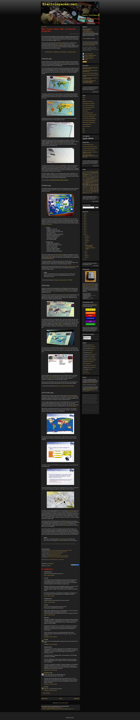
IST (96, 179)
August (86, 242)
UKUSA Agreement (48, 224)
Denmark (84, 176)
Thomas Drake (58, 165)
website (68, 347)
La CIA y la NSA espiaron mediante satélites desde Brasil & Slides (61, 550)
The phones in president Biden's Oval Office (51, 707)
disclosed (51, 376)
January (86, 257)
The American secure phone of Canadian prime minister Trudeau (90, 78)
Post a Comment (46, 693)
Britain (89, 173)
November (87, 237)
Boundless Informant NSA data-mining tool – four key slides (54, 559)
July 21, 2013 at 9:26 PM (49, 575)
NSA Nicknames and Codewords (88, 103)
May (86, 252)
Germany (86, 44)
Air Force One (85, 171)
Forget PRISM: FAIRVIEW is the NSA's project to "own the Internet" (57, 555)
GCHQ (92, 177)
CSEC (91, 175)
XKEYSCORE (70, 395)
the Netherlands (92, 44)
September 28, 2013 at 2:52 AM (50, 670)
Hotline (87, 179)
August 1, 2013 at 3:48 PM (49, 602)
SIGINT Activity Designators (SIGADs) (90, 114)
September (87, 240)
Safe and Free (93, 367)
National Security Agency (89, 42)
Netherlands (88, 181)
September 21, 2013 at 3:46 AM (50, 644)
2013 (85, 234)
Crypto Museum (92, 346)
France (87, 177)
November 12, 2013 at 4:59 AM (50, 684)
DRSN (89, 176)
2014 (85, 232)
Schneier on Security (89, 350)
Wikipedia (60, 323)
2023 (85, 218)
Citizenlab (90, 369)
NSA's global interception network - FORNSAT (62, 280)
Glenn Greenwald (59, 44)
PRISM (48, 565)
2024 (85, 216)
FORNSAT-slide (56, 52)
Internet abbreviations (86, 126)
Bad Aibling (48, 256)
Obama (84, 185)
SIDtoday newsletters (92, 359)
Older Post (76, 698)
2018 (85, 226)
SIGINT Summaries (90, 361)
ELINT (96, 176)
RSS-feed (86, 59)
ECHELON (60, 254)
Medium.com (92, 344)
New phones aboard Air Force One (89, 150)
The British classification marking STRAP (90, 148)
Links (84, 128)
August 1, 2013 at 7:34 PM (49, 614)
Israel (93, 179)
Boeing (89, 172)
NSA (46, 565)
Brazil (85, 173)
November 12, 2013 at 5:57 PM (50, 690)
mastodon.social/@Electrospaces (90, 55)
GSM (83, 179)
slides (58, 142)
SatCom (92, 186)
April (86, 254)
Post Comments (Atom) (63, 702)
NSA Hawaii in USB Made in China (54, 554)
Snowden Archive (88, 363)
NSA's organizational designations (89, 107)
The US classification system (88, 112)
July (86, 243)
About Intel (93, 348)
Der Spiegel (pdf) (72, 510)
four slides (65, 291)
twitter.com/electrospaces (88, 53)
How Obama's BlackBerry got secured (89, 146)
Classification (85, 174)
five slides (53, 291)
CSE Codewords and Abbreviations (89, 120)
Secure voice (93, 187)
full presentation (63, 539)
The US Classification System (88, 144)
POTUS (88, 185)
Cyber (95, 175)
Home (60, 698)
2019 (85, 224)
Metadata (95, 180)
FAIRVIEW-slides (48, 52)
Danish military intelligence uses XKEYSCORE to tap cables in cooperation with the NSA (90, 155)
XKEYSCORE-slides (71, 52)
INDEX (85, 38)
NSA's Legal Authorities (87, 109)
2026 (85, 213)
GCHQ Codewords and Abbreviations (89, 118)
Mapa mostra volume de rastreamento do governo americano (56, 551)
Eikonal (92, 176)
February (86, 255)
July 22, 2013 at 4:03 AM (49, 596)
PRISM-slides (63, 52)
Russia (88, 186)
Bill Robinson (47, 672)
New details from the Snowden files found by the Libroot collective (90, 68)
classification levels (93, 304)
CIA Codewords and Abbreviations (89, 116)
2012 (85, 259)
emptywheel (90, 352)
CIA (96, 173)
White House (93, 191)
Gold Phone (95, 178)
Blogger (72, 717)
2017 (85, 228)
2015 (85, 231)
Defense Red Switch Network (89, 285)
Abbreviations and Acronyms (88, 101)
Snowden (91, 188)
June (86, 250)
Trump (96, 189)
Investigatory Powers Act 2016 (90, 365)
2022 (85, 220)
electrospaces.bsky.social (88, 56)
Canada (92, 173)
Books (84, 130)
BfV (64, 522)
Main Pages (89, 180)
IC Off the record (93, 354)
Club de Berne (94, 174)
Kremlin (84, 180)
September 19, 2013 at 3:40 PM (50, 636)
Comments (86, 338)
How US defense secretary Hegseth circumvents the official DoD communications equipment (89, 81)
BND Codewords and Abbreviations (89, 122)
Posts (85, 336)
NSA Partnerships (92, 184)
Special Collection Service (70, 266)
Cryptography (85, 175)
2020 (85, 223)
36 (90, 356)
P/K (45, 578)
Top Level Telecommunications (88, 32)
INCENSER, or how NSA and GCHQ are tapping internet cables (90, 152)
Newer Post (44, 698)
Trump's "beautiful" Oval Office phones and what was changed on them (56, 708)
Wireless (84, 192)
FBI (83, 177)
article (46, 273)
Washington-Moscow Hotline (89, 284)
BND (64, 525)
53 (88, 356)
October (86, 239)
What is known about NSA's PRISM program (65, 385)
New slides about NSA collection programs (89, 246)
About (84, 132)
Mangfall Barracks (50, 258)
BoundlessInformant (94, 172)
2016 (85, 229)
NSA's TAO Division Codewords (88, 105)
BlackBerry (93, 171)
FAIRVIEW (63, 62)
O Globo (58, 40)
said (45, 531)
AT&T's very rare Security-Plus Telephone (90, 73)
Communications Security (87, 31)
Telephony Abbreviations (87, 124)
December (87, 235)
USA (94, 190)
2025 (85, 215)
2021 (85, 221)
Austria (89, 171)
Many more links (86, 372)
